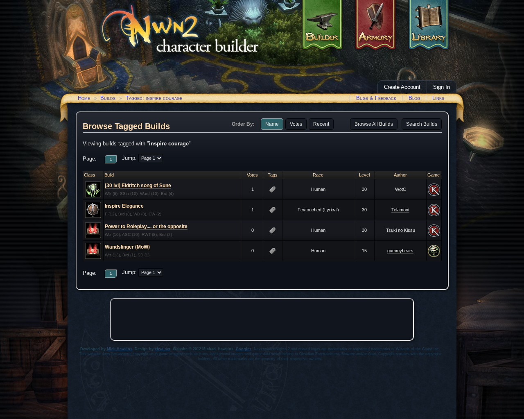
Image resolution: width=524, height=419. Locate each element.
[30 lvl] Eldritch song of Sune (138, 185)
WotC (400, 189)
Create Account (402, 87)
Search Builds (421, 124)
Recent (321, 124)
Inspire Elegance (124, 206)
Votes (296, 124)
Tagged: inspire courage (154, 98)
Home (84, 98)
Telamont (400, 209)
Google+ (243, 349)
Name (272, 124)
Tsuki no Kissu (400, 230)
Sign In (441, 87)
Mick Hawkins (119, 349)
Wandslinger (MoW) (127, 247)
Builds (107, 98)
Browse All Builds (374, 124)
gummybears (400, 250)
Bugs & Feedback (376, 98)
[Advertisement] (262, 319)
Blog (414, 98)
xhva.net (162, 349)
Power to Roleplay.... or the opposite (146, 226)
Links (438, 98)
